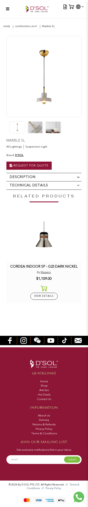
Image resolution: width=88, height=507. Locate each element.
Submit (72, 459)
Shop (44, 386)
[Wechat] (37, 340)
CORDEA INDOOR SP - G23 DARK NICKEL (44, 266)
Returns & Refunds (44, 424)
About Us (44, 415)
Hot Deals (44, 395)
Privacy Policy (44, 429)
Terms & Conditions (44, 433)
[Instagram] (23, 340)
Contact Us (44, 399)
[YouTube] (50, 340)
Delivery (44, 420)
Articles (44, 390)
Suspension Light (26, 26)
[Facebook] (10, 340)
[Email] (78, 340)
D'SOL (19, 155)
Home (6, 26)
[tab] (44, 177)
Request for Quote (30, 165)
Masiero (46, 272)
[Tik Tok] (64, 340)
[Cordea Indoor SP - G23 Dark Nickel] (43, 236)
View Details (44, 296)
